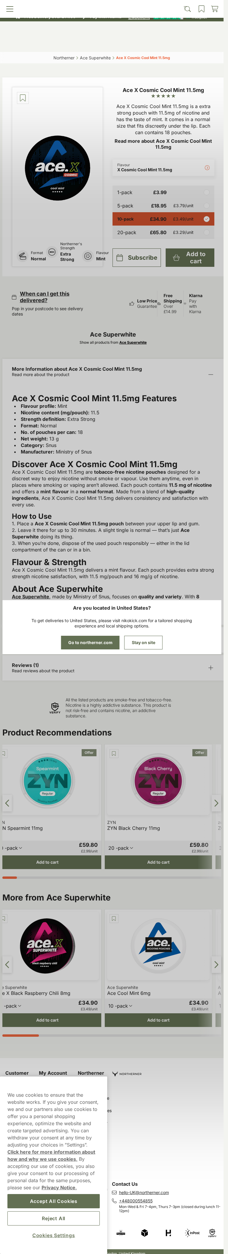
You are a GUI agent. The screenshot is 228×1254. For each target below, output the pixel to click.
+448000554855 (136, 1200)
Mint (100, 258)
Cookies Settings (53, 1235)
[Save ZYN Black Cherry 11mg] (114, 753)
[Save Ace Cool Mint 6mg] (114, 918)
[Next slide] (216, 803)
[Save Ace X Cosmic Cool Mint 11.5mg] (23, 98)
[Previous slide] (7, 803)
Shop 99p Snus (109, 5)
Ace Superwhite (30, 597)
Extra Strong (67, 256)
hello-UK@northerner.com (144, 1192)
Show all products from (113, 342)
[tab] (9, 877)
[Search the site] (84, 43)
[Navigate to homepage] (168, 1071)
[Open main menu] (30, 43)
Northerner (91, 1073)
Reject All (53, 1218)
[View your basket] (193, 43)
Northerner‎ (64, 57)
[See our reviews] (167, 17)
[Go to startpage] (112, 30)
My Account (53, 1073)
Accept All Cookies (53, 1201)
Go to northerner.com (90, 642)
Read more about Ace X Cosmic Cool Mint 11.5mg (163, 144)
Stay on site (143, 642)
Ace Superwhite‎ (95, 57)
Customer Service (17, 1076)
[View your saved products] (138, 43)
